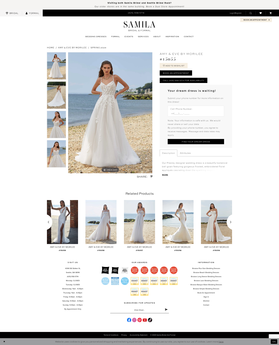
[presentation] (62, 222)
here (221, 341)
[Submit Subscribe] (166, 310)
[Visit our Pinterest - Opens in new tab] (139, 320)
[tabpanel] (56, 67)
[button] (236, 13)
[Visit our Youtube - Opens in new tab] (145, 320)
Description (168, 152)
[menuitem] (12, 13)
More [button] (165, 175)
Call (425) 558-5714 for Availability (183, 80)
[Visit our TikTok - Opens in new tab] (150, 320)
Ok (274, 341)
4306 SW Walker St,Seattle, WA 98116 (73, 270)
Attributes (185, 152)
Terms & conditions (111, 335)
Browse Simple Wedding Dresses (206, 289)
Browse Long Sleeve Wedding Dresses (206, 277)
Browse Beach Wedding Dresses (206, 272)
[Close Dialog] (4, 341)
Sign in (206, 297)
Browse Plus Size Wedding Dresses (206, 268)
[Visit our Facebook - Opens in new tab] (129, 320)
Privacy (124, 335)
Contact (206, 305)
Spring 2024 (98, 47)
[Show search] (251, 13)
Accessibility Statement (138, 335)
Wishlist (206, 301)
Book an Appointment (176, 73)
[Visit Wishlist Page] (261, 13)
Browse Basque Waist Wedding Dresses (206, 285)
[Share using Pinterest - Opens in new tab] (151, 176)
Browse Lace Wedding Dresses (206, 281)
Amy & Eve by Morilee (72, 47)
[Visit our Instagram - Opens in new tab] (134, 320)
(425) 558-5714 (72, 277)
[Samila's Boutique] (139, 26)
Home (50, 47)
